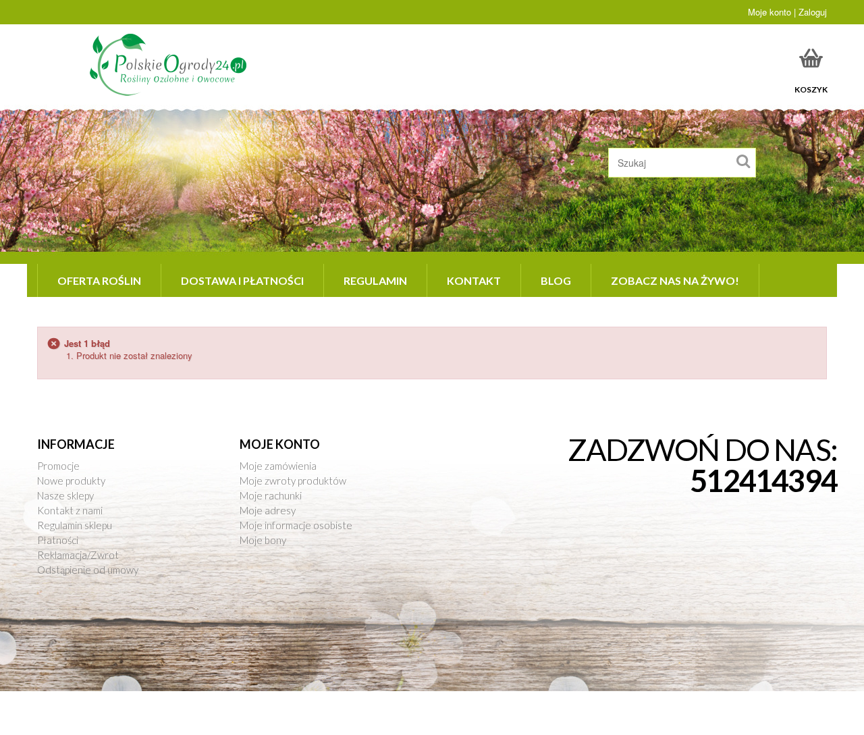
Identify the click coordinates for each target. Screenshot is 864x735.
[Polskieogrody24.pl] (170, 64)
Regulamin (375, 280)
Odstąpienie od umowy (87, 570)
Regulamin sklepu (74, 525)
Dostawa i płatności (242, 280)
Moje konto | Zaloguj (787, 12)
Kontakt (474, 280)
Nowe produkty (71, 480)
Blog (556, 280)
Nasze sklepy (65, 495)
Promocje (58, 466)
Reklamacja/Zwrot (78, 555)
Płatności (57, 540)
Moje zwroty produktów (293, 480)
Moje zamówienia (278, 466)
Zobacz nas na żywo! (675, 280)
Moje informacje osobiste (296, 525)
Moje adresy (268, 510)
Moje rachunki (271, 495)
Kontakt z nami (70, 510)
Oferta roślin (99, 280)
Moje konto (280, 444)
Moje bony (263, 540)
